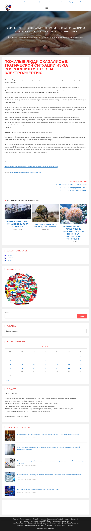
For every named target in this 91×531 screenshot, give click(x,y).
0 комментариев (30, 437)
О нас (42, 525)
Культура (56, 521)
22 (69, 368)
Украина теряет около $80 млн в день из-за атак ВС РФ (17, 224)
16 (80, 364)
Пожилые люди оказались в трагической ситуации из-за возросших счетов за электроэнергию (51, 37)
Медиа (67, 519)
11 (22, 364)
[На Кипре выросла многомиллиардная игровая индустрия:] (10, 491)
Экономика (42, 521)
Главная (7, 2)
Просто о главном (17, 2)
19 (34, 368)
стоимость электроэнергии (31, 172)
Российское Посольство (71, 523)
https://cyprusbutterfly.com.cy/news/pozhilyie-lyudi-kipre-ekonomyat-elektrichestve (31, 166)
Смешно (73, 519)
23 (80, 368)
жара (11, 172)
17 (10, 368)
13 (45, 364)
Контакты (71, 525)
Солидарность (65, 521)
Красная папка (43, 2)
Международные (25, 521)
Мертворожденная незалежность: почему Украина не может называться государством (48, 434)
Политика (34, 521)
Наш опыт (49, 525)
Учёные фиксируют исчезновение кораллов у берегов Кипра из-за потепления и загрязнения (73, 233)
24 (10, 372)
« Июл (7, 380)
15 (69, 364)
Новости (54, 2)
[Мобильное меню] (47, 7)
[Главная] (8, 37)
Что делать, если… (60, 525)
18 (22, 368)
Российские (16, 523)
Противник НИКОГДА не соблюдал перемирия (45, 225)
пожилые (17, 172)
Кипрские (53, 523)
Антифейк (60, 519)
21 (57, 368)
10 (10, 364)
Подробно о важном (30, 2)
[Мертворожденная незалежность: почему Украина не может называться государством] (10, 435)
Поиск (7, 313)
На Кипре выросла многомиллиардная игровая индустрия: (38, 489)
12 (34, 364)
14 (57, 364)
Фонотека (64, 2)
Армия (49, 521)
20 (45, 368)
